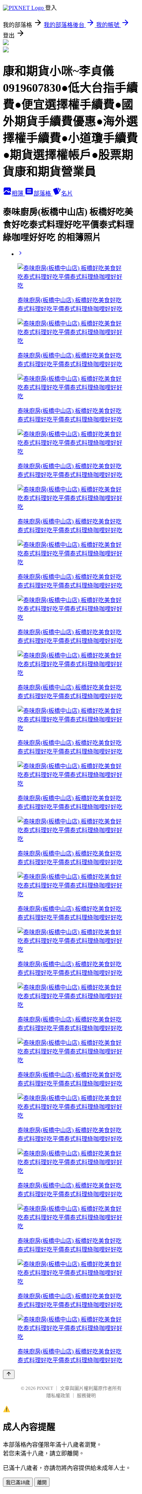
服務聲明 (86, 1395)
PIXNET (45, 1388)
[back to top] (9, 1374)
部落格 (42, 193)
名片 (67, 193)
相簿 (18, 193)
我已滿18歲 (18, 1482)
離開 (42, 1482)
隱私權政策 (58, 1395)
